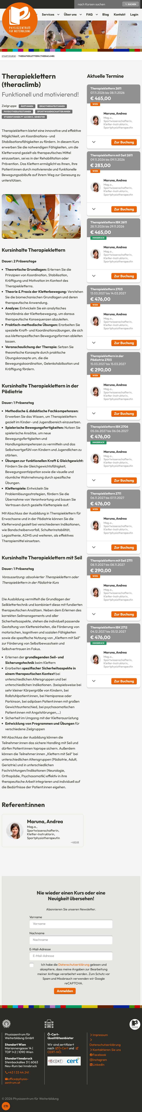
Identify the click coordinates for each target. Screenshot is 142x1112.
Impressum (100, 1035)
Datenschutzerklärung (73, 965)
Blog (105, 14)
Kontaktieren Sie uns (107, 1050)
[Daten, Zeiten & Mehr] (93, 142)
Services (48, 14)
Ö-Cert (63, 1048)
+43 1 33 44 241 (18, 1072)
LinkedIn (98, 1065)
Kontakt (119, 14)
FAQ (89, 14)
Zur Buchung (125, 142)
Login (135, 15)
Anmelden (65, 991)
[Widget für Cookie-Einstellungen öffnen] (6, 1106)
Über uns (70, 14)
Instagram (100, 1060)
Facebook (99, 1055)
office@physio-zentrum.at (16, 1081)
